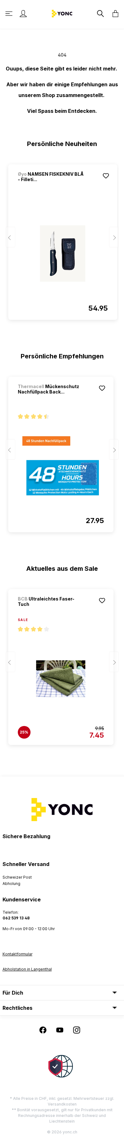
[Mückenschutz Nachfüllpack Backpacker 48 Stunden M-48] (61, 466)
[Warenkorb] (113, 13)
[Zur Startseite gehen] (62, 13)
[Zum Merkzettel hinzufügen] (106, 175)
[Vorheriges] (10, 237)
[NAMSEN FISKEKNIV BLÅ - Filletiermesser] (63, 253)
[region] (62, 239)
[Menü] (10, 13)
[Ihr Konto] (23, 13)
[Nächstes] (114, 237)
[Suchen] (100, 13)
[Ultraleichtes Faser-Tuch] (61, 678)
